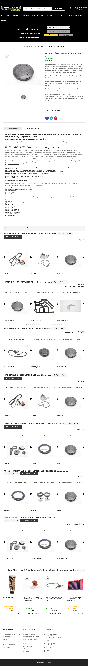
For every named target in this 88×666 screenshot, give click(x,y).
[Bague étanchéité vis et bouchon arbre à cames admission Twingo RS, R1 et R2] (70, 352)
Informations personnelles (12, 634)
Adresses (6, 642)
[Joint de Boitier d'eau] (17, 306)
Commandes (7, 637)
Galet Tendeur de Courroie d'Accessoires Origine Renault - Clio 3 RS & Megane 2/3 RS (70, 436)
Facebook (47, 118)
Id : (46, 56)
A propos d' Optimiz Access (30, 640)
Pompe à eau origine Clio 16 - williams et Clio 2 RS (17, 246)
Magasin (26, 651)
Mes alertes (6, 647)
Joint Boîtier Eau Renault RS (17, 292)
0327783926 (50, 647)
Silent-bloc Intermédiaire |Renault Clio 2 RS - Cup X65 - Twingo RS (33, 598)
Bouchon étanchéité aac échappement (17, 339)
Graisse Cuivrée (8, 597)
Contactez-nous (28, 646)
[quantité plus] (62, 106)
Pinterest (55, 118)
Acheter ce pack (13, 237)
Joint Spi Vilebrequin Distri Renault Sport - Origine (70, 246)
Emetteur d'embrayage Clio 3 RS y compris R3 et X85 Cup (55, 598)
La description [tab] (13, 128)
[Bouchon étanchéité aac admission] (44, 259)
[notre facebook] (44, 651)
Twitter (51, 118)
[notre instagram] (48, 651)
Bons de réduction (9, 644)
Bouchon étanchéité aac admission (44, 246)
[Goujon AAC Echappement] (70, 306)
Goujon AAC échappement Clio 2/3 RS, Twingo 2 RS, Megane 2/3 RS (70, 292)
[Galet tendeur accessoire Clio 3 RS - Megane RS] (70, 449)
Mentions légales (29, 634)
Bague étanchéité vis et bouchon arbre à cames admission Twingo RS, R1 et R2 (70, 339)
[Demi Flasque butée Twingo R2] (44, 306)
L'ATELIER (26, 643)
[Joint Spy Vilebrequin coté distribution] (70, 259)
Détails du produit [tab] (33, 128)
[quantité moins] (55, 106)
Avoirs (5, 639)
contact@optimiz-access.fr (52, 643)
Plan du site (27, 649)
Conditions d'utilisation (31, 637)
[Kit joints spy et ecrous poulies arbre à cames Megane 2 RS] (17, 496)
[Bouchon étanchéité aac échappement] (17, 352)
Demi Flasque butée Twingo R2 (43, 292)
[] (71, 8)
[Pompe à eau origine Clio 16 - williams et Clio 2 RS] (17, 259)
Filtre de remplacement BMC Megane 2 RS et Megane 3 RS (74, 598)
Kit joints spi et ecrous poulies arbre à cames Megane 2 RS (17, 483)
